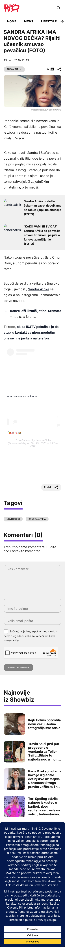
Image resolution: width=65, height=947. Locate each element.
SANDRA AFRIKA (37, 519)
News (28, 21)
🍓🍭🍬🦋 (15, 433)
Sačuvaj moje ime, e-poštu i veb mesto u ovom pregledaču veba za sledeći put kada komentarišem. (30, 636)
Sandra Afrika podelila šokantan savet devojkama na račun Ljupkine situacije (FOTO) (42, 207)
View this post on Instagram (22, 396)
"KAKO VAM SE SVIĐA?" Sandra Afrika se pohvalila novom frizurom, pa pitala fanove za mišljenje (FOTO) (42, 235)
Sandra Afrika (38, 289)
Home (11, 21)
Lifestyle (49, 21)
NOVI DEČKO (13, 519)
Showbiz (12, 69)
